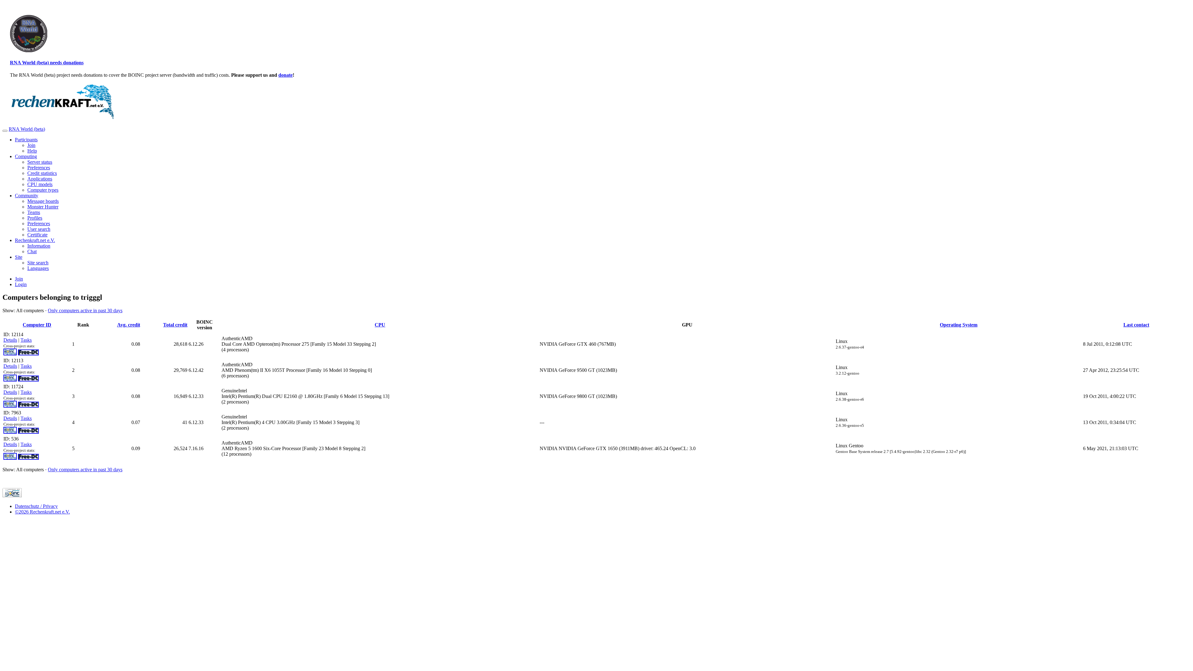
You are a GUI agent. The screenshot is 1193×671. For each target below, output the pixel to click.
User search (38, 229)
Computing (26, 156)
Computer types (42, 190)
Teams (33, 212)
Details (10, 340)
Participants (26, 139)
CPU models (40, 184)
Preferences (38, 167)
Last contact (1136, 324)
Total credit (175, 324)
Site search (37, 262)
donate (285, 75)
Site (18, 257)
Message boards (43, 201)
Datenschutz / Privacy (36, 506)
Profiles (34, 218)
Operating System (958, 324)
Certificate (37, 234)
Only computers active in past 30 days (85, 310)
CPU (380, 324)
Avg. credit (128, 324)
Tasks (26, 340)
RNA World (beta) (27, 129)
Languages (38, 268)
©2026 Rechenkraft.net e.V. (42, 511)
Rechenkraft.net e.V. (35, 240)
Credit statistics (42, 173)
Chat (32, 251)
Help (32, 150)
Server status (39, 162)
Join (31, 145)
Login (21, 284)
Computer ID (37, 324)
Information (38, 246)
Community (26, 195)
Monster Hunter (42, 206)
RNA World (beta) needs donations (47, 62)
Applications (39, 178)
